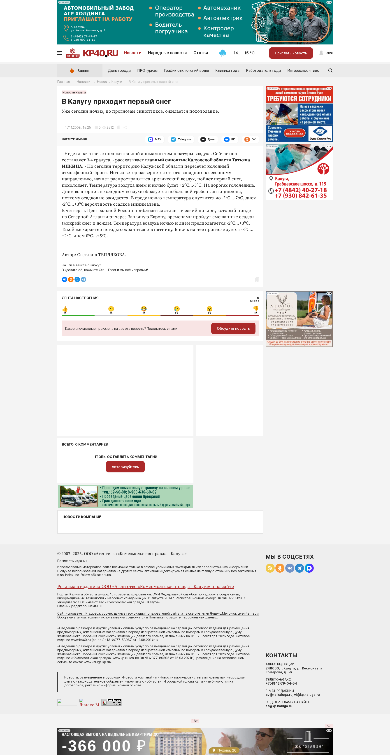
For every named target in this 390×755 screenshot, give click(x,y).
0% (65, 313)
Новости (133, 52)
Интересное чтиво (303, 70)
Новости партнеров (175, 677)
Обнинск (72, 55)
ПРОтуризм (147, 70)
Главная (63, 82)
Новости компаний (82, 517)
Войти (329, 53)
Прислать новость (291, 53)
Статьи (200, 52)
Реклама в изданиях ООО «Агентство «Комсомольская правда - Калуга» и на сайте (145, 587)
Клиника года (227, 70)
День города (119, 70)
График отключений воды (186, 70)
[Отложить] (118, 127)
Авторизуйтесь (125, 467)
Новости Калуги (109, 82)
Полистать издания (72, 561)
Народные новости (167, 52)
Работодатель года (263, 70)
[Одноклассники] (71, 279)
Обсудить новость (233, 328)
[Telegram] (83, 279)
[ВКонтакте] (64, 279)
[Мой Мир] (77, 279)
